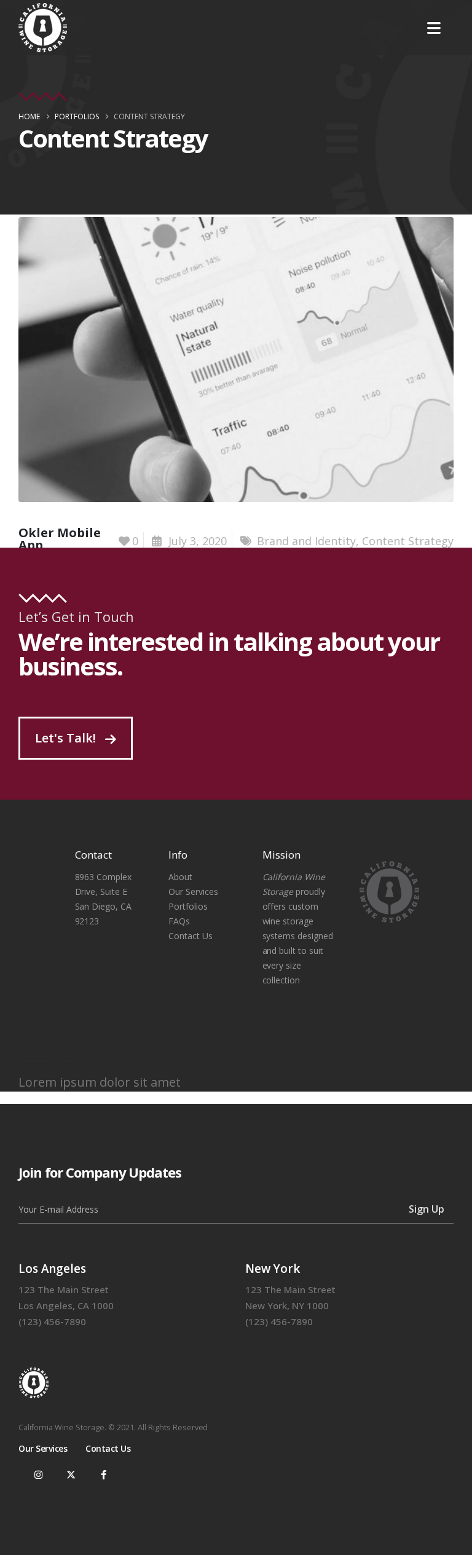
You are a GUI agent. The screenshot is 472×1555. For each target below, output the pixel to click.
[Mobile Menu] (434, 28)
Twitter (70, 1474)
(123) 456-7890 (52, 1321)
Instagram (38, 1474)
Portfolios (188, 906)
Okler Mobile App (59, 538)
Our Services (193, 891)
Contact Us (190, 936)
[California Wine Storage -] (43, 27)
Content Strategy (408, 540)
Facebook (103, 1474)
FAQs (179, 921)
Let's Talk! (67, 738)
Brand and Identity (306, 540)
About (180, 877)
